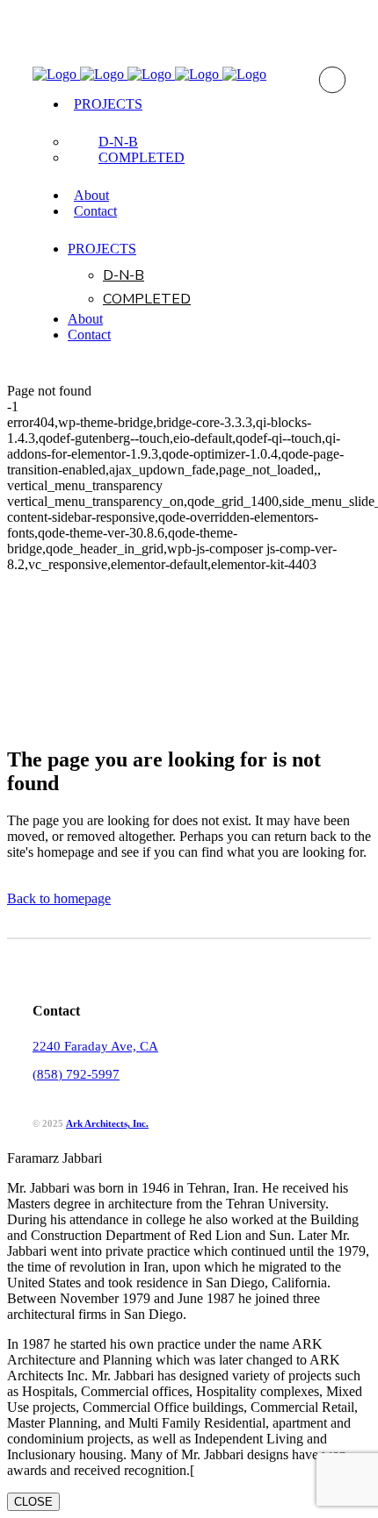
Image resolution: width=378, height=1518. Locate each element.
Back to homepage (59, 898)
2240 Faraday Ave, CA (95, 1046)
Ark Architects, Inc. (107, 1123)
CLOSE (33, 1501)
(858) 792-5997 (76, 1074)
